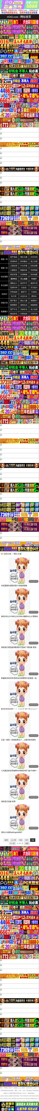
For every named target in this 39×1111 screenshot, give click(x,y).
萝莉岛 (34, 296)
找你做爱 (34, 274)
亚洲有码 (13, 261)
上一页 (13, 840)
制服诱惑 (34, 305)
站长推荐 (4, 277)
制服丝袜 (23, 270)
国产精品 (13, 257)
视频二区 (4, 268)
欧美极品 (23, 261)
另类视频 (34, 270)
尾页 (26, 843)
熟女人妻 (23, 301)
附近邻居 (13, 274)
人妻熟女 (13, 270)
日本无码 (34, 257)
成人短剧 (34, 309)
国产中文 (13, 309)
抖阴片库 (4, 303)
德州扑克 (34, 283)
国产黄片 (13, 301)
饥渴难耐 (23, 274)
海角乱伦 (23, 305)
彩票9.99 (13, 287)
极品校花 (13, 314)
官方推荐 (4, 285)
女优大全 (23, 296)
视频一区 (4, 259)
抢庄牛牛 (23, 283)
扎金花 (23, 287)
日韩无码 (34, 314)
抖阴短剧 (23, 314)
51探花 (34, 292)
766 (20, 840)
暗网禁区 (13, 305)
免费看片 (4, 311)
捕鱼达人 (13, 283)
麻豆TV (24, 292)
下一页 (12, 843)
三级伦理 (13, 266)
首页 (6, 840)
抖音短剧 (13, 292)
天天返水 (34, 287)
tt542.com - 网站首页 (19, 16)
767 (26, 840)
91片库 (13, 296)
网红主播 (23, 257)
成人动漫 (34, 261)
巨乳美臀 (34, 266)
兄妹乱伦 (23, 309)
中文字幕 (23, 266)
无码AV (4, 294)
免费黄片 (34, 301)
